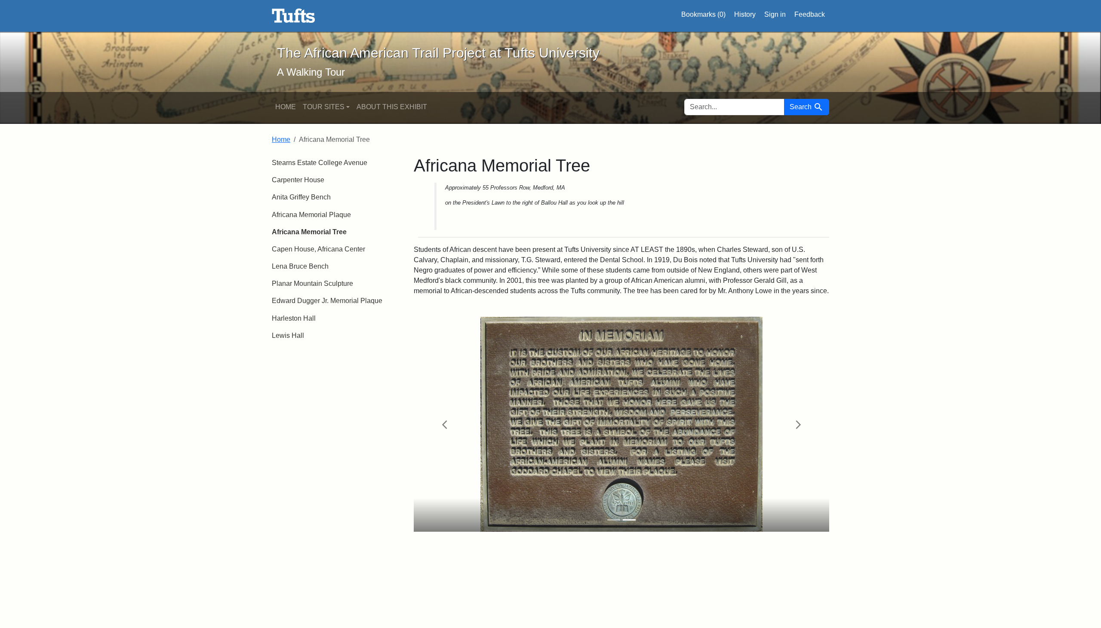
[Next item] (798, 424)
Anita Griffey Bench (301, 197)
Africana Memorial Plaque (311, 214)
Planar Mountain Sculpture (312, 283)
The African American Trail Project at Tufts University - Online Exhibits (293, 16)
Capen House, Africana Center (318, 249)
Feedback (809, 14)
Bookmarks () (703, 14)
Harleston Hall (294, 318)
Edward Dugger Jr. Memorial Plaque (327, 300)
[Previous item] (445, 424)
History (745, 14)
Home (285, 106)
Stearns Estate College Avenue (319, 162)
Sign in (775, 14)
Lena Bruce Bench (300, 266)
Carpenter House (298, 180)
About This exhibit (392, 106)
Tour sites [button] (323, 106)
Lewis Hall (288, 335)
